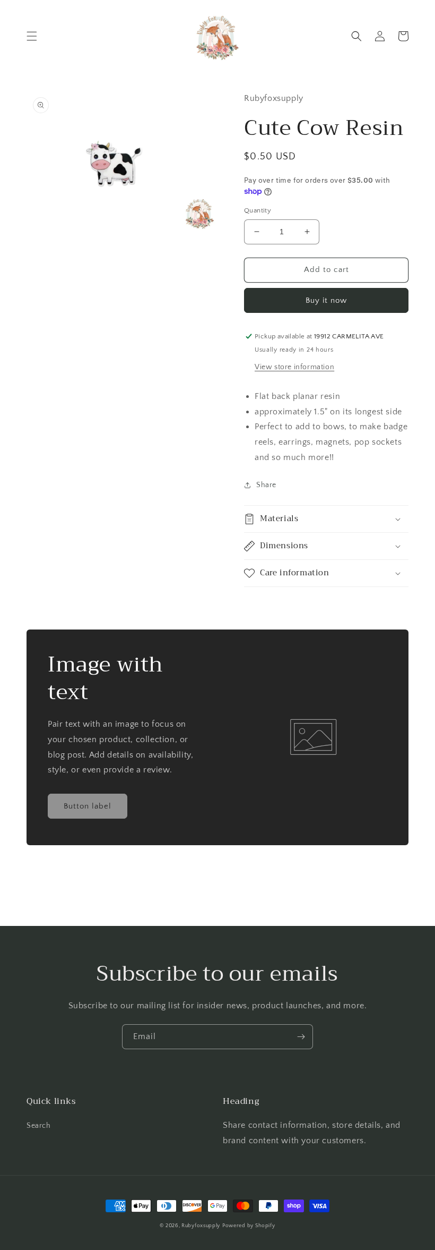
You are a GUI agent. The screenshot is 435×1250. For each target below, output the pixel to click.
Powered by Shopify (248, 1226)
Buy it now (326, 300)
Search (39, 1125)
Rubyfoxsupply (200, 1226)
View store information (294, 367)
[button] (32, 36)
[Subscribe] (300, 1036)
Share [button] (266, 485)
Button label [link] (87, 806)
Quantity (257, 210)
